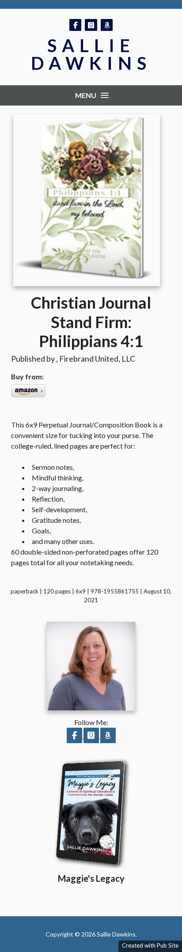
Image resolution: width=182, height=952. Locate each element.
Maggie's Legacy (91, 878)
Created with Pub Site (150, 945)
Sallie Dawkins (91, 54)
